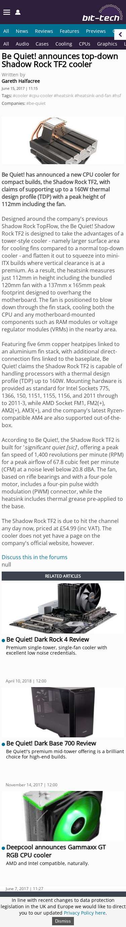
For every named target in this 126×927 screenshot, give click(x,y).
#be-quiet (36, 103)
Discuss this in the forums (35, 557)
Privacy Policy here (85, 913)
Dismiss (63, 921)
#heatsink (64, 95)
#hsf (116, 95)
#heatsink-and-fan (93, 95)
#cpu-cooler (41, 95)
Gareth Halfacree (21, 81)
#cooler (20, 95)
